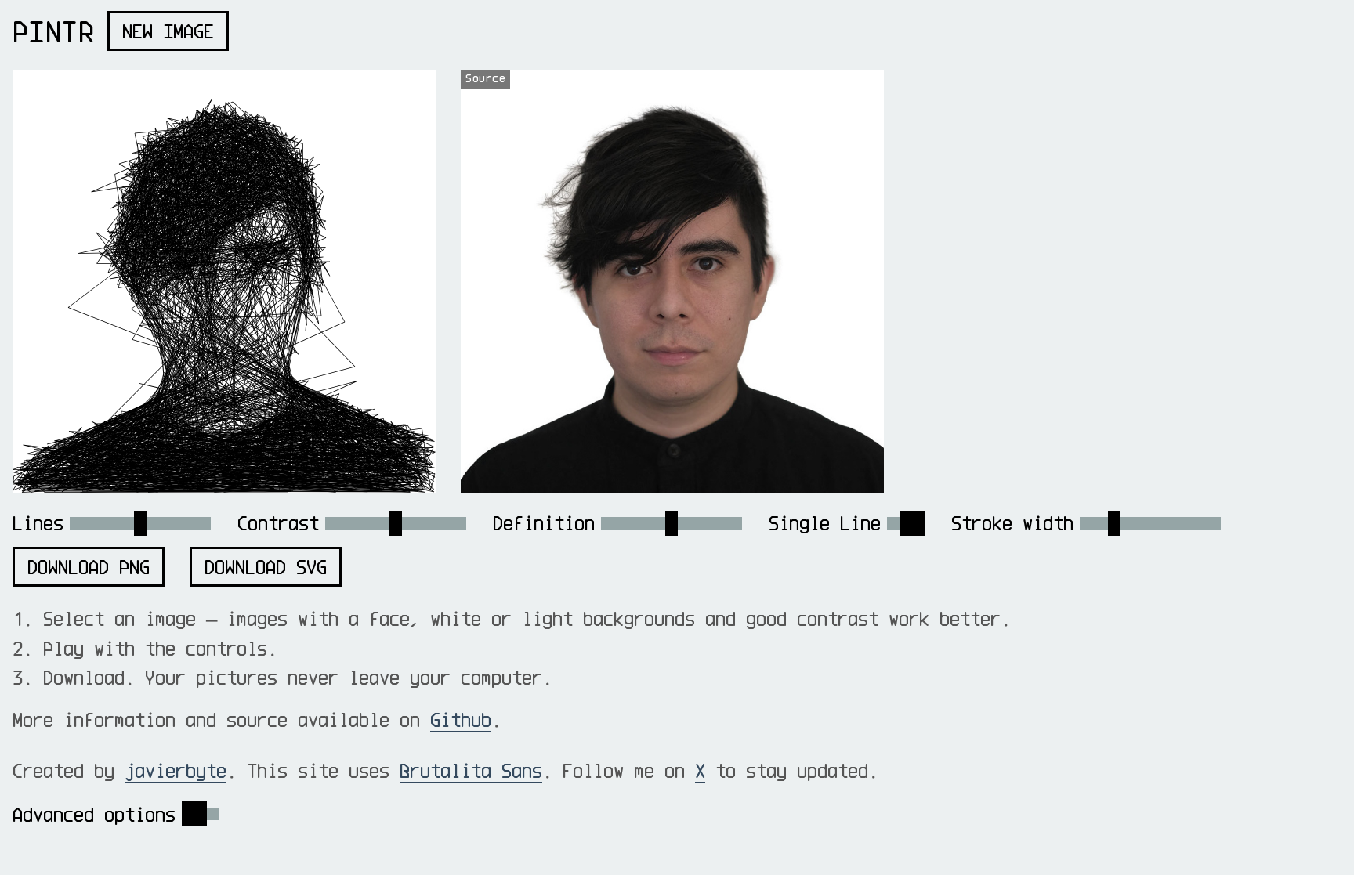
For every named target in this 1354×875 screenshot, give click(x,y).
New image (168, 31)
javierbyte (175, 770)
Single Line (825, 523)
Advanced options (94, 814)
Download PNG (88, 566)
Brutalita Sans (471, 770)
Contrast (278, 523)
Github (460, 719)
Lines (38, 523)
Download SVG (266, 566)
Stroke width (1012, 523)
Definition (544, 523)
